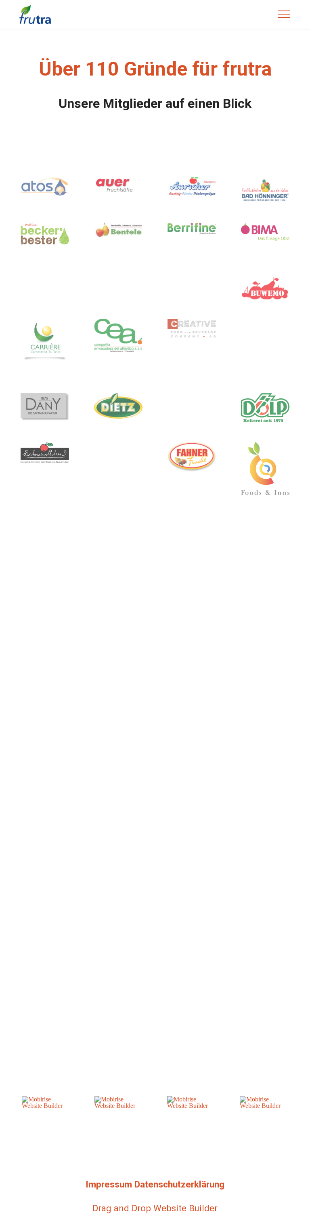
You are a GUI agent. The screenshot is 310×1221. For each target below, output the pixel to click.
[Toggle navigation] (284, 14)
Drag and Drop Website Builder (155, 1208)
